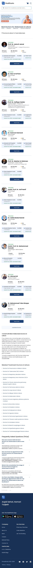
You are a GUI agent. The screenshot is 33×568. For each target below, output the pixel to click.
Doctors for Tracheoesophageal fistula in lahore (16, 431)
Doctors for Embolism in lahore (11, 407)
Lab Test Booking (20, 533)
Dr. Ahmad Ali (13, 276)
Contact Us (5, 543)
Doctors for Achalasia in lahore (11, 422)
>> (10, 490)
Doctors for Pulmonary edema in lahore (13, 387)
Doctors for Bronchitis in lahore (11, 404)
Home (3, 28)
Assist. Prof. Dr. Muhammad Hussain (18, 247)
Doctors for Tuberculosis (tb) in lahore (13, 371)
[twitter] (27, 561)
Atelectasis (15, 28)
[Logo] (3, 497)
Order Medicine (20, 530)
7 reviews (24, 111)
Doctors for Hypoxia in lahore (10, 413)
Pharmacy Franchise (21, 527)
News (3, 533)
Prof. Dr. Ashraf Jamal (16, 44)
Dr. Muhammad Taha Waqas (18, 303)
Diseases (9, 28)
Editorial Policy (5, 540)
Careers (4, 537)
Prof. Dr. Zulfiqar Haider (16, 102)
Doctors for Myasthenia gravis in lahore (13, 428)
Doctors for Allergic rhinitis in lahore (12, 393)
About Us (4, 530)
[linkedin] (30, 561)
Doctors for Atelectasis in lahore (11, 396)
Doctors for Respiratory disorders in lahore (14, 374)
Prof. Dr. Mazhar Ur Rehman (18, 161)
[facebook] (23, 561)
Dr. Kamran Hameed (15, 133)
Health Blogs (5, 552)
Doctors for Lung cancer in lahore (12, 390)
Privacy (9, 565)
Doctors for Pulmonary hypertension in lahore (15, 416)
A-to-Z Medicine (6, 549)
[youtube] (19, 561)
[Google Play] (7, 516)
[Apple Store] (18, 516)
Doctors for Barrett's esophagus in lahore (14, 425)
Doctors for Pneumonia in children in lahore (14, 368)
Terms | (4, 565)
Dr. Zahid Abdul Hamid (16, 218)
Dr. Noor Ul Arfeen (14, 74)
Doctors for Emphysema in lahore (12, 410)
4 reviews (24, 52)
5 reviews (24, 80)
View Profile (16, 63)
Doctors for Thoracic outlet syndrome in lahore (15, 419)
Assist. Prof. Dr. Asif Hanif (17, 189)
